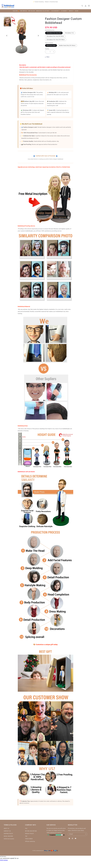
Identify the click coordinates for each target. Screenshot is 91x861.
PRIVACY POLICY (29, 833)
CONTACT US (7, 831)
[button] (82, 5)
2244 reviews (4, 860)
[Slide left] (6, 35)
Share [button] (47, 57)
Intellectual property (9, 838)
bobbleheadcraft (39, 850)
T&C (26, 836)
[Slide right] (38, 35)
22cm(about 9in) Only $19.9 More (56, 39)
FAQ (26, 828)
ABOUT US (6, 828)
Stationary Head (51, 45)
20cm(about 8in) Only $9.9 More (55, 36)
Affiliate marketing (30, 841)
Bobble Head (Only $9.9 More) (67, 45)
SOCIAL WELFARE (8, 836)
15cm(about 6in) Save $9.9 (54, 33)
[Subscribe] (85, 834)
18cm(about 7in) (69, 33)
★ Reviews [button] (3, 856)
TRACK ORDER (29, 838)
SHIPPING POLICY (8, 833)
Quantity (47, 48)
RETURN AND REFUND (31, 831)
